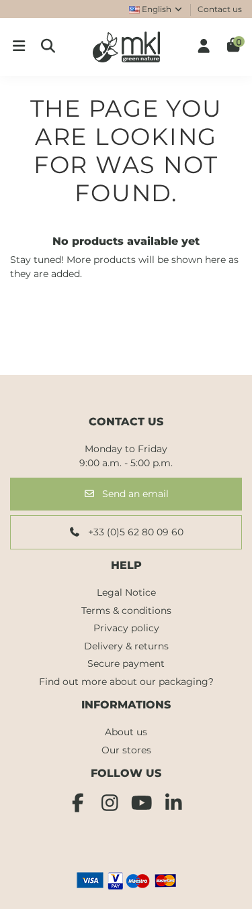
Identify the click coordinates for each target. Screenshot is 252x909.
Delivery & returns (126, 646)
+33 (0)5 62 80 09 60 (134, 532)
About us (126, 732)
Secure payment (126, 663)
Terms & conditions (126, 610)
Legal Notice (126, 592)
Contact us (220, 9)
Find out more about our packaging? (126, 682)
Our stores (126, 750)
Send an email (134, 494)
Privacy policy (126, 628)
